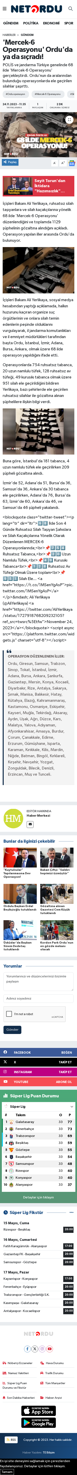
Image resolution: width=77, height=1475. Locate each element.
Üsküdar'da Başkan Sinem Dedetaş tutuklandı (17, 946)
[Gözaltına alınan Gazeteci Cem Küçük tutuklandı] (57, 894)
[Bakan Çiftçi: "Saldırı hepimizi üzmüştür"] (57, 857)
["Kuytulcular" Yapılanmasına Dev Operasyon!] (20, 857)
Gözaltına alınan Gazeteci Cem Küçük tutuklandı (55, 910)
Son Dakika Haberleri (21, 1397)
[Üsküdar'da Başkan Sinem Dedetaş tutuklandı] (20, 930)
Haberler (9, 35)
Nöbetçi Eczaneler (20, 1363)
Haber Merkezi (38, 815)
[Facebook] (27, 1349)
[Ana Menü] (5, 9)
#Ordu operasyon (15, 94)
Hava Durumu (55, 1363)
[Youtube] (49, 1349)
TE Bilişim (49, 1452)
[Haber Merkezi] (13, 818)
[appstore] (38, 1411)
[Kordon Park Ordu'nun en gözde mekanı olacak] (57, 930)
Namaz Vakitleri (18, 1373)
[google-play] (38, 1423)
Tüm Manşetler (55, 1383)
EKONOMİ (51, 23)
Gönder (12, 1030)
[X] (34, 1349)
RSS (13, 1439)
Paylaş (12, 162)
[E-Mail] (30, 824)
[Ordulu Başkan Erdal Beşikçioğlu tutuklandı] (20, 894)
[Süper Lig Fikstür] (72, 1212)
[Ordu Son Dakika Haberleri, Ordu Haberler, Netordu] (36, 9)
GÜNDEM (10, 23)
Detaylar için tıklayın (38, 1197)
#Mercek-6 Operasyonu (47, 94)
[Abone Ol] (71, 163)
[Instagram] (42, 1349)
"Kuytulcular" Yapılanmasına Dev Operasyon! (17, 873)
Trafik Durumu (54, 1373)
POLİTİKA (30, 23)
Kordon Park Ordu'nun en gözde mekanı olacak (56, 946)
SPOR (68, 23)
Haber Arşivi (54, 1397)
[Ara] (70, 9)
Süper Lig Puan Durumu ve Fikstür (15, 1385)
